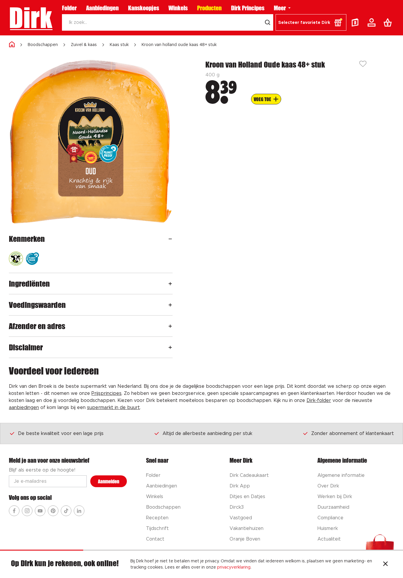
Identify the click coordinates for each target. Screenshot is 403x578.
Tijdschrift (157, 528)
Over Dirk (328, 486)
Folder (69, 8)
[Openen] (170, 238)
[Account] (372, 22)
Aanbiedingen (102, 8)
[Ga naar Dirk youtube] (40, 510)
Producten (209, 8)
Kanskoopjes (143, 8)
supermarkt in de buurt (113, 407)
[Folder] (356, 22)
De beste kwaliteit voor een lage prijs (61, 433)
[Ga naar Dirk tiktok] (66, 510)
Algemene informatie (341, 475)
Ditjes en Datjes (247, 496)
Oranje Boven (245, 539)
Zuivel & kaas (84, 45)
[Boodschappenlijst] (389, 22)
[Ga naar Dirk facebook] (14, 510)
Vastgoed (241, 517)
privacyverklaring (233, 567)
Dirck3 (237, 507)
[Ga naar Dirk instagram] (27, 510)
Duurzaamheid (333, 507)
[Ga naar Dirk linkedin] (79, 510)
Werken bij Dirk (334, 496)
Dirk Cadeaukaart (249, 475)
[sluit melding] (385, 564)
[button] (311, 22)
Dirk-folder (319, 400)
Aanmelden (108, 481)
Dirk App (240, 486)
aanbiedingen (24, 407)
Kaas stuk (119, 45)
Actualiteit (329, 539)
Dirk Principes (247, 8)
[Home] (12, 44)
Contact (155, 539)
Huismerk (327, 528)
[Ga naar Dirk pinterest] (53, 510)
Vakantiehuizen (246, 528)
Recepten (157, 517)
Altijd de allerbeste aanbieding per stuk (207, 433)
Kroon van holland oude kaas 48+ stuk (179, 45)
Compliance (330, 517)
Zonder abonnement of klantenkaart (352, 433)
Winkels (178, 8)
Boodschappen (43, 45)
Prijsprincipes (106, 393)
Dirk (30, 18)
